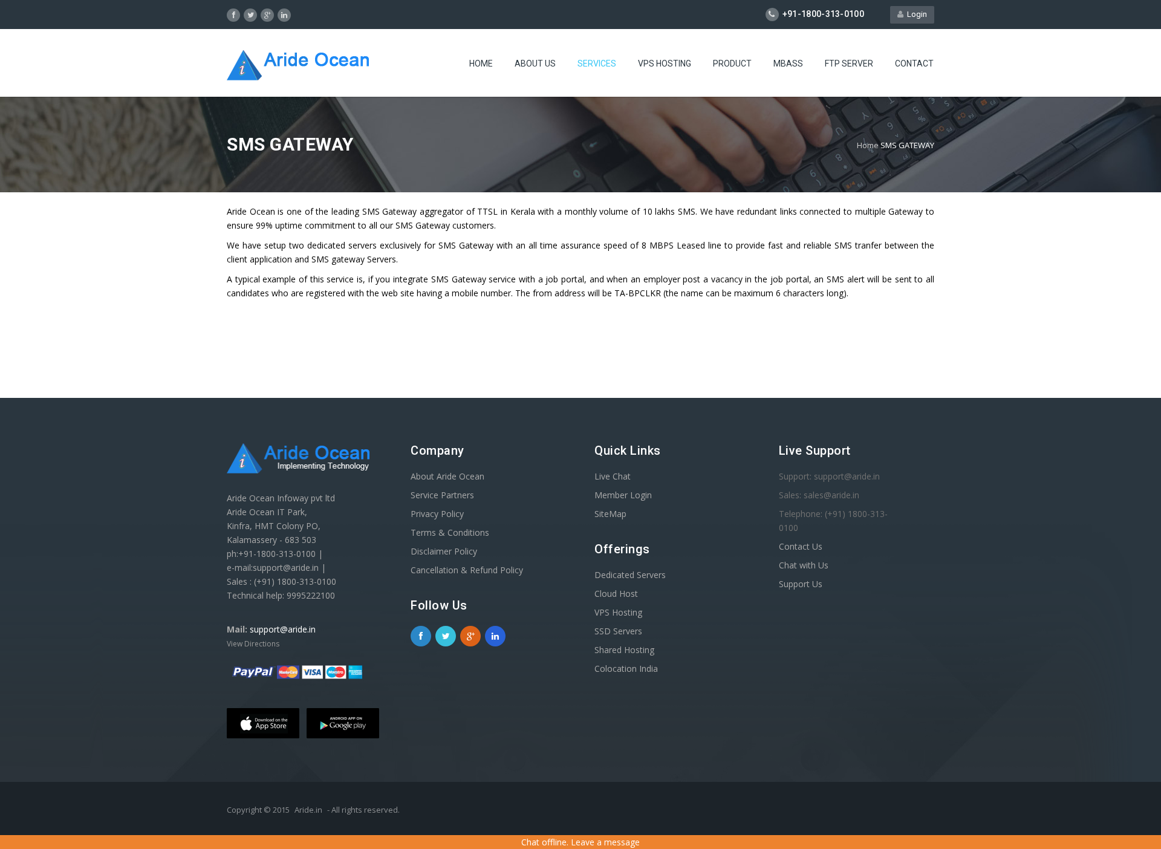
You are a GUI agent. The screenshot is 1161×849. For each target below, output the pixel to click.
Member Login (623, 495)
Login (915, 14)
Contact (914, 63)
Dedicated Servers (630, 575)
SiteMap (610, 513)
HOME (481, 63)
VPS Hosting (618, 612)
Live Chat (612, 476)
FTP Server (849, 63)
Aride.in (308, 809)
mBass (788, 63)
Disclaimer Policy (444, 551)
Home (868, 145)
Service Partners (442, 495)
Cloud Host (616, 593)
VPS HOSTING (664, 63)
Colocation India (626, 668)
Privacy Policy (437, 513)
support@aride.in (283, 629)
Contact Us (800, 546)
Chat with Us (803, 565)
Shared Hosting (624, 649)
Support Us (800, 584)
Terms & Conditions (450, 532)
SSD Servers (618, 631)
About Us (535, 63)
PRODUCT (732, 63)
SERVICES (596, 63)
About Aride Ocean (447, 476)
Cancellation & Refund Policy (467, 570)
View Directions (253, 644)
